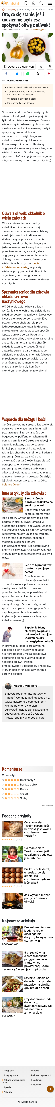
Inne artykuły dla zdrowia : (21, 103)
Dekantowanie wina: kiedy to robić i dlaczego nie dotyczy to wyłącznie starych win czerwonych (27, 936)
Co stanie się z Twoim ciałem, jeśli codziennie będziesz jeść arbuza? (38, 853)
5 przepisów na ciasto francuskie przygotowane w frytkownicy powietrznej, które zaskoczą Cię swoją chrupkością (25, 961)
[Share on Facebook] (6, 74)
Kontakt (35, 1070)
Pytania (7, 1087)
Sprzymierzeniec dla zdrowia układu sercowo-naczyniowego (26, 93)
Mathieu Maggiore (38, 29)
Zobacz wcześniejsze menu (13, 1081)
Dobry (23, 789)
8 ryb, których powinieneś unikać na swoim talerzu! (39, 502)
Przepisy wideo (11, 1075)
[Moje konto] (33, 3)
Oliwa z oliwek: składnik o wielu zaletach (28, 87)
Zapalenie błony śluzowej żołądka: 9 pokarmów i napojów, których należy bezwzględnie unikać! (39, 634)
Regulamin (36, 1080)
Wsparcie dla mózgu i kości (21, 98)
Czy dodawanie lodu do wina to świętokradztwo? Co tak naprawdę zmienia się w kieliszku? (27, 1007)
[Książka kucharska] (26, 3)
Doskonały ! (27, 780)
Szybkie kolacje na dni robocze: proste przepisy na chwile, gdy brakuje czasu (37, 983)
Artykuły (8, 1092)
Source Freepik (47, 805)
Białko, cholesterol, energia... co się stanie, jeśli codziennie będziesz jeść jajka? (38, 875)
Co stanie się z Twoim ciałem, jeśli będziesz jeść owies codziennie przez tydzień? (37, 829)
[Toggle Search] (41, 3)
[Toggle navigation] (50, 3)
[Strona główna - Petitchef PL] (3, 9)
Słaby (23, 798)
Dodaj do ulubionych (20, 66)
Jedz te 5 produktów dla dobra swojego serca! (38, 568)
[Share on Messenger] (17, 74)
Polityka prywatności (41, 1075)
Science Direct (11, 484)
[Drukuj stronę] (50, 67)
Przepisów (9, 1070)
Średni (24, 793)
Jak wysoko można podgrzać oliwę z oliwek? (37, 898)
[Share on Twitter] (38, 74)
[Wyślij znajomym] (41, 67)
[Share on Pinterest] (48, 74)
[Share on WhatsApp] (27, 74)
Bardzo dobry (28, 784)
